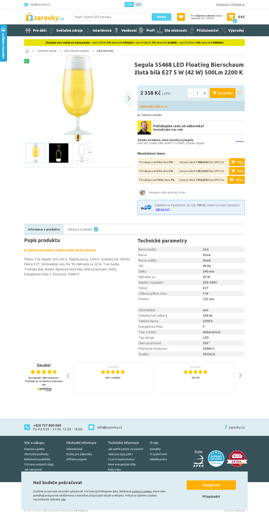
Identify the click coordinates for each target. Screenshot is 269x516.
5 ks (240, 171)
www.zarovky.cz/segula (177, 140)
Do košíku (225, 93)
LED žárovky (105, 50)
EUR (138, 4)
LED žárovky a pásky (76, 50)
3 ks (240, 162)
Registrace (222, 4)
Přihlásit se (238, 4)
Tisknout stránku (151, 115)
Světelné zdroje (47, 50)
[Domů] (27, 51)
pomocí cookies (142, 491)
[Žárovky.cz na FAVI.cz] (237, 458)
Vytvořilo (234, 510)
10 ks (239, 180)
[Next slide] (128, 98)
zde (63, 499)
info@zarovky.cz (40, 4)
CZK (129, 4)
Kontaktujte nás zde (168, 129)
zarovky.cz (237, 427)
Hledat (161, 17)
